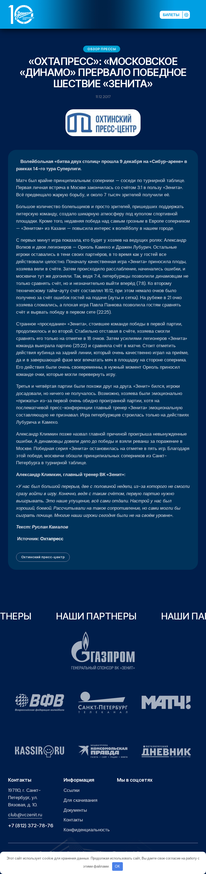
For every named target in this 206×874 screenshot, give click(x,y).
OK (117, 866)
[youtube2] (110, 14)
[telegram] (127, 14)
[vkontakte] (101, 14)
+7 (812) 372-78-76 (30, 825)
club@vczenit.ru (25, 815)
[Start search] (142, 14)
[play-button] (118, 14)
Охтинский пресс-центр (43, 557)
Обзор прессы (101, 49)
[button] (200, 14)
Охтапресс (51, 539)
